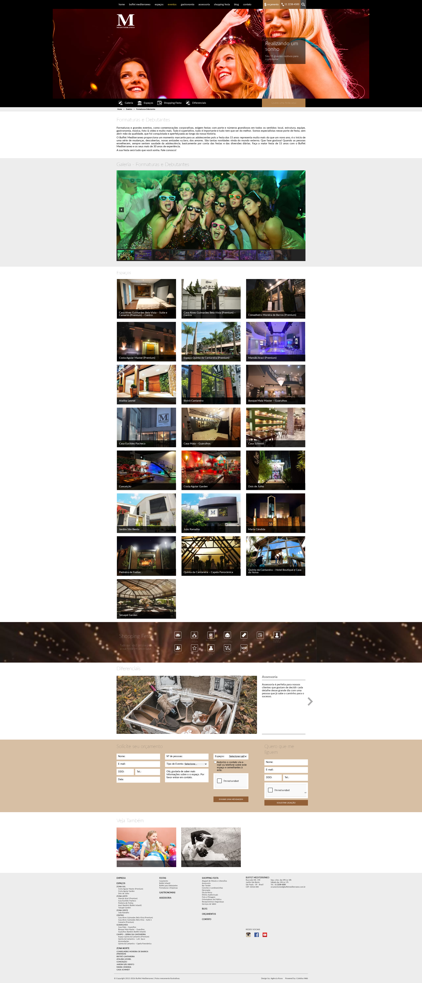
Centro (120, 915)
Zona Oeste (122, 910)
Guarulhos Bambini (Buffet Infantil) (132, 932)
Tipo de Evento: (175, 764)
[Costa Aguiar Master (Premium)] (146, 341)
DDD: (121, 771)
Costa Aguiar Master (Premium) (137, 358)
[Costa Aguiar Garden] (211, 470)
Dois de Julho (256, 486)
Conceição (125, 486)
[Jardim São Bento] (146, 513)
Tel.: (139, 771)
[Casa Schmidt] (275, 427)
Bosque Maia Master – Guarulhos (267, 400)
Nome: (121, 756)
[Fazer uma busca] (303, 4)
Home (122, 4)
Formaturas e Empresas (168, 888)
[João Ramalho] (211, 513)
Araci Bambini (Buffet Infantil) (130, 905)
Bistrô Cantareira (193, 400)
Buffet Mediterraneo (140, 4)
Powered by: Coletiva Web (296, 978)
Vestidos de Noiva (211, 653)
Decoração (178, 640)
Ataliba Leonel (127, 400)
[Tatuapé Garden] (146, 599)
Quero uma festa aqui (283, 103)
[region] (211, 215)
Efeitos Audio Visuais (227, 653)
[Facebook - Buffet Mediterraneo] (256, 934)
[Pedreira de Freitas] (146, 556)
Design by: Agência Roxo (272, 978)
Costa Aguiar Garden (196, 486)
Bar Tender (206, 886)
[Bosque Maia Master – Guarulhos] (275, 384)
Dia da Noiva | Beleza (194, 653)
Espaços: (220, 756)
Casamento (163, 881)
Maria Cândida (256, 529)
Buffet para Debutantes (168, 886)
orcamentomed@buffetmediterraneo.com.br (288, 887)
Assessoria (204, 4)
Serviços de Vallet (209, 904)
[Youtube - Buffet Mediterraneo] (264, 934)
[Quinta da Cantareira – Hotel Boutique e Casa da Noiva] (275, 556)
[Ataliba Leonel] (146, 384)
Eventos (172, 4)
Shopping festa (210, 878)
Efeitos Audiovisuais (210, 895)
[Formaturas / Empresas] (146, 847)
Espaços (159, 4)
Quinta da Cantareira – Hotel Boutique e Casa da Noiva (274, 571)
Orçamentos (209, 914)
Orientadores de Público (211, 899)
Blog (236, 4)
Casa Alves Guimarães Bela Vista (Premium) (135, 918)
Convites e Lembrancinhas (227, 641)
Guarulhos (122, 925)
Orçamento (273, 4)
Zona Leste (122, 896)
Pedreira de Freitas (130, 572)
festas (162, 878)
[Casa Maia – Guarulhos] (211, 427)
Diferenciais (199, 103)
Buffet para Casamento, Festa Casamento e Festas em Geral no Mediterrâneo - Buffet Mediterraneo (126, 21)
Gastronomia (187, 4)
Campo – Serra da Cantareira (131, 934)
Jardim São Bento (129, 529)
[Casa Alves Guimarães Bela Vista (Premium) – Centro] (211, 299)
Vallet (244, 640)
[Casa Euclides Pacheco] (146, 427)
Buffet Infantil (164, 883)
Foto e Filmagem (194, 641)
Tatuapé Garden (128, 615)
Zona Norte (123, 948)
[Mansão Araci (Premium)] (275, 341)
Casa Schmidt (256, 443)
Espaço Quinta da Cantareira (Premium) (206, 358)
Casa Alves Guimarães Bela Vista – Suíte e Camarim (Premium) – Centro (143, 313)
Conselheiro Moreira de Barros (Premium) (272, 315)
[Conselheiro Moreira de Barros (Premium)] (275, 299)
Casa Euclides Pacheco (132, 443)
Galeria (129, 103)
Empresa (121, 878)
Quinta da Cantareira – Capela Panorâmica (208, 572)
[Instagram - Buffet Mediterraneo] (248, 934)
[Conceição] (146, 470)
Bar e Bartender (211, 640)
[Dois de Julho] (275, 470)
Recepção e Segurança (277, 641)
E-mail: (122, 764)
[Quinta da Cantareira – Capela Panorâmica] (211, 556)
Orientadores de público (177, 653)
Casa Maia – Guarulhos (197, 443)
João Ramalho (192, 529)
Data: (121, 779)
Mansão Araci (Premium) (262, 358)
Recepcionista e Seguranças (213, 902)
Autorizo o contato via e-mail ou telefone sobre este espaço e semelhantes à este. (232, 766)
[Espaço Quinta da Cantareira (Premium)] (211, 341)
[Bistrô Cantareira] (211, 384)
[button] (121, 209)
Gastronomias (167, 893)
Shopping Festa (222, 4)
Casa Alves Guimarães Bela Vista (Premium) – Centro (210, 313)
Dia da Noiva (207, 892)
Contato (247, 4)
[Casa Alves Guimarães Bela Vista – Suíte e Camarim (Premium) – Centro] (146, 299)
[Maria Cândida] (275, 513)
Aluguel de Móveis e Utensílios (244, 653)
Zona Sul (121, 887)
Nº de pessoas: (174, 756)
